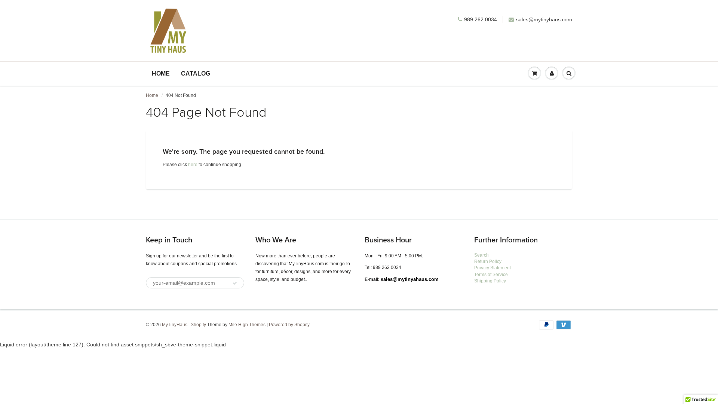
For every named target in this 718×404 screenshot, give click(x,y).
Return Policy (487, 261)
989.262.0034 (480, 19)
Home (161, 73)
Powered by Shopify (289, 324)
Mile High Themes (247, 324)
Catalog (195, 73)
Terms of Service (491, 274)
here (192, 164)
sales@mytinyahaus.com (410, 279)
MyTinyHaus (174, 324)
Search (481, 255)
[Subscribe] (234, 283)
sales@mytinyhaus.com (544, 19)
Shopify (198, 324)
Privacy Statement (492, 267)
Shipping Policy (490, 281)
